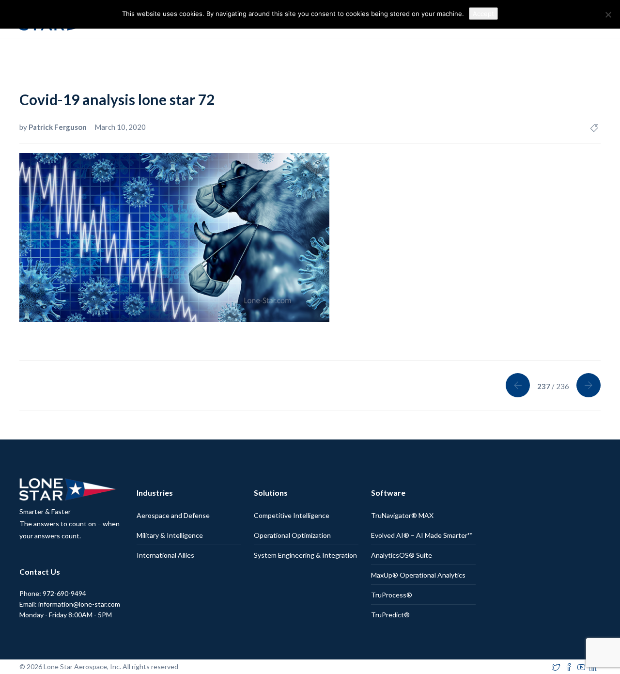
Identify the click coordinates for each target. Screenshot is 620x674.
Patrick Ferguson (58, 127)
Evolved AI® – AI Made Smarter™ (421, 535)
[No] (608, 14)
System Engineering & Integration (305, 555)
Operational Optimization (292, 535)
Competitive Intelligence (291, 515)
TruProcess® (391, 595)
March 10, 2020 (120, 127)
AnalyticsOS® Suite (401, 555)
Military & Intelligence (170, 535)
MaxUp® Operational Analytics (418, 575)
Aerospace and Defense (173, 515)
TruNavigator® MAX (402, 515)
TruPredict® (390, 615)
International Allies (165, 555)
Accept (483, 13)
